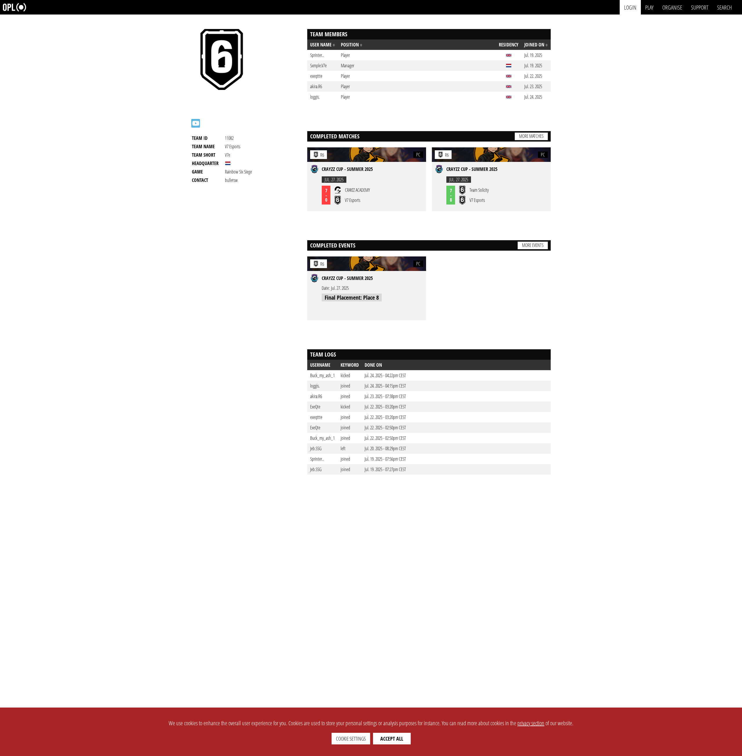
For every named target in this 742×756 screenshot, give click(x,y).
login (630, 7)
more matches (531, 136)
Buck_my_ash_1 (322, 375)
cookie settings (351, 738)
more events (532, 245)
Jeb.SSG (315, 448)
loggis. (315, 386)
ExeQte (315, 407)
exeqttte (316, 417)
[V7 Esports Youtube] (195, 123)
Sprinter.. (317, 459)
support (699, 7)
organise (672, 7)
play (649, 7)
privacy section (530, 723)
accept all (391, 738)
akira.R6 (316, 396)
